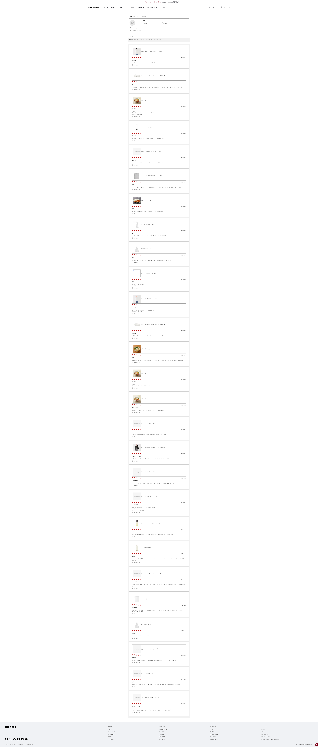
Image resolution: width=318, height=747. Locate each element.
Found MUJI (161, 734)
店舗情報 (110, 726)
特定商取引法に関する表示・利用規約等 (270, 739)
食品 (163, 7)
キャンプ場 (161, 731)
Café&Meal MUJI (163, 729)
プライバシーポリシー (11, 744)
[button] (210, 7)
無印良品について (265, 734)
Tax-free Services (214, 739)
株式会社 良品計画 (265, 736)
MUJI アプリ (213, 726)
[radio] (132, 57)
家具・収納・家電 (151, 7)
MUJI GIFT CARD (214, 734)
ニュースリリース (265, 726)
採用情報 (263, 729)
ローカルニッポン (112, 731)
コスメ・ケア (132, 7)
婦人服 (106, 7)
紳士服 (113, 7)
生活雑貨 (141, 7)
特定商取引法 (30, 744)
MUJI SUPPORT (111, 734)
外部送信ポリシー (22, 744)
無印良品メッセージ (265, 731)
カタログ (212, 729)
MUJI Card (212, 731)
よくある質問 (111, 739)
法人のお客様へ (213, 736)
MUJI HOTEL (162, 739)
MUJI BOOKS (162, 736)
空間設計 (110, 736)
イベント (110, 729)
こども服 (120, 7)
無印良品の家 (162, 726)
